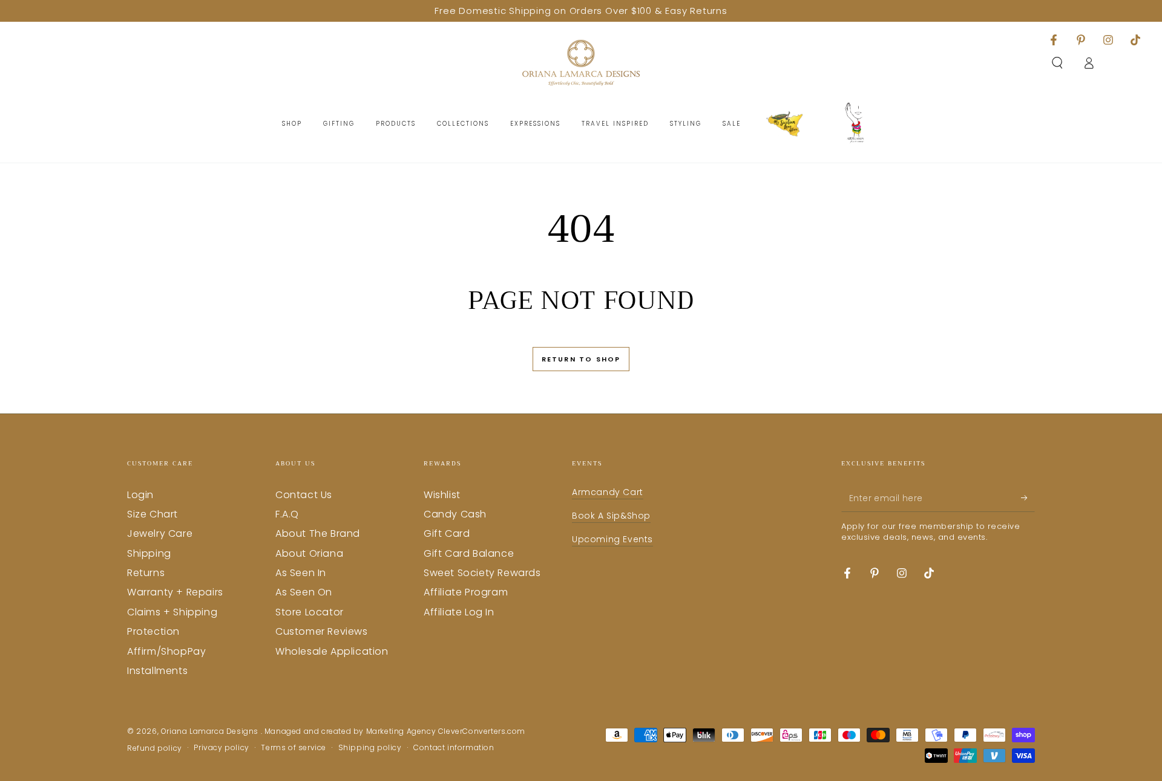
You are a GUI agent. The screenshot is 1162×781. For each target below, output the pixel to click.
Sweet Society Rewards (482, 573)
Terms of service (293, 748)
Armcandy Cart (607, 492)
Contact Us (303, 495)
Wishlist (442, 495)
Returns (146, 573)
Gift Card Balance (469, 553)
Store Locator (309, 612)
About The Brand (317, 533)
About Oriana (309, 553)
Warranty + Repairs (175, 592)
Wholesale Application (332, 651)
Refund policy (154, 748)
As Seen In (300, 573)
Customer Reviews (321, 631)
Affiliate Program (466, 592)
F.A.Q (287, 514)
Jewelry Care (159, 533)
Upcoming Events (612, 539)
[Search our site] (1057, 63)
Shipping (149, 553)
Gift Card (447, 533)
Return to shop (581, 359)
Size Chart (152, 514)
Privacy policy (221, 748)
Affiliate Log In (459, 612)
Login (140, 495)
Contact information (453, 748)
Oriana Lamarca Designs (211, 731)
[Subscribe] (1028, 498)
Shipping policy (370, 748)
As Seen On (303, 592)
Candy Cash (455, 514)
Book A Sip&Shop (611, 516)
